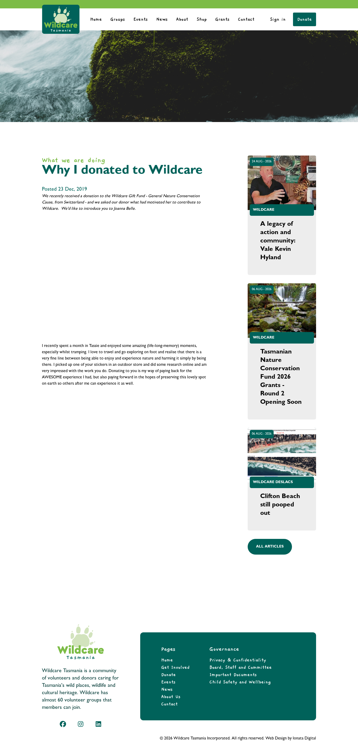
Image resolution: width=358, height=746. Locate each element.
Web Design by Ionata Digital (290, 739)
